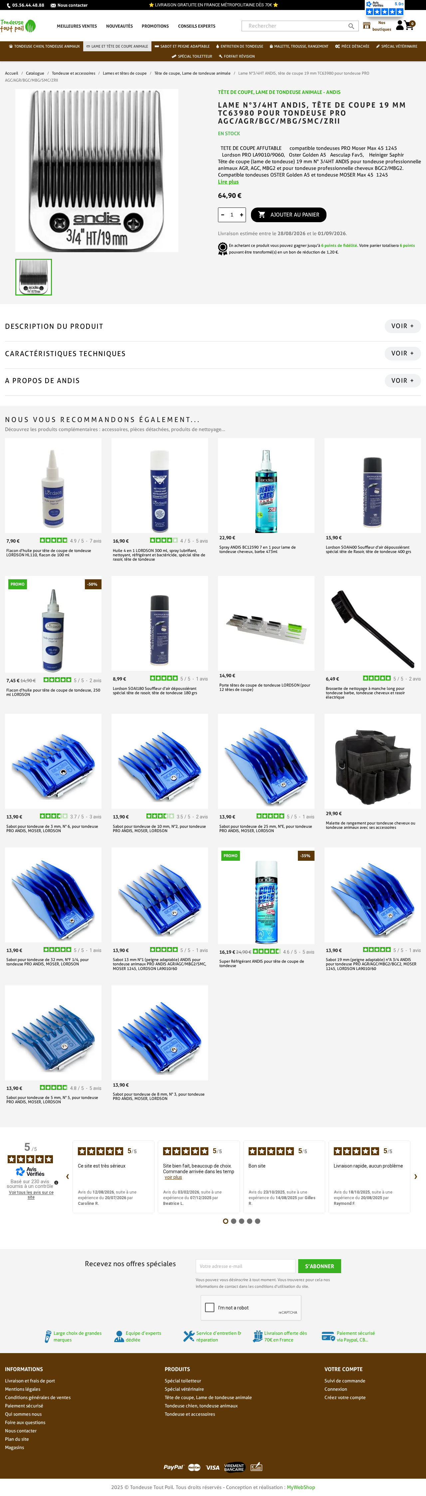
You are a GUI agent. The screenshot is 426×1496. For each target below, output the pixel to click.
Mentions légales (22, 1389)
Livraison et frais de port (30, 1380)
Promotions (155, 26)
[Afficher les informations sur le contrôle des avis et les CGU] (56, 1182)
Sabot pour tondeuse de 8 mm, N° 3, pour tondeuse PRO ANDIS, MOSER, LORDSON (159, 1096)
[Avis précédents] (67, 1177)
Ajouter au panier (289, 215)
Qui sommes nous (23, 1414)
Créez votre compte (345, 1397)
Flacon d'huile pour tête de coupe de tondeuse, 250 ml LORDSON (53, 692)
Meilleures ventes (77, 26)
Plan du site (17, 1439)
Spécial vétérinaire (184, 1389)
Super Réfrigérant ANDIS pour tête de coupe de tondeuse (261, 963)
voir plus (173, 1177)
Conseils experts (196, 26)
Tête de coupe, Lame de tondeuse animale (208, 1397)
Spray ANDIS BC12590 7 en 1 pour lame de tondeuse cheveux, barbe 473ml (257, 549)
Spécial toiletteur (183, 1380)
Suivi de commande (344, 1380)
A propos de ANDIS (42, 380)
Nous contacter (73, 5)
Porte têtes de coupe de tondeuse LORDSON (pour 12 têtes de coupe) (264, 687)
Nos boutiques (381, 26)
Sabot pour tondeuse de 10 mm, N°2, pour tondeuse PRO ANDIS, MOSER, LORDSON (159, 828)
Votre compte (343, 1369)
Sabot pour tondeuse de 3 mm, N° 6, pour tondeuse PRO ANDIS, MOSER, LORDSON (52, 828)
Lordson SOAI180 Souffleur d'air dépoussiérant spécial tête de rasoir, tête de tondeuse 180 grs (155, 690)
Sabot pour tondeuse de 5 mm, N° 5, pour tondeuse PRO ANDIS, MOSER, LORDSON (52, 1099)
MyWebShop (301, 1487)
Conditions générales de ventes (38, 1397)
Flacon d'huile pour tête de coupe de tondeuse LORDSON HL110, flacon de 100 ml (48, 552)
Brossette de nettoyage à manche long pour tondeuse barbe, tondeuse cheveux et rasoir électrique (365, 693)
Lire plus (228, 181)
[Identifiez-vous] (400, 28)
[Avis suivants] (415, 1177)
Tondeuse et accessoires (190, 1414)
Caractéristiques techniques (65, 353)
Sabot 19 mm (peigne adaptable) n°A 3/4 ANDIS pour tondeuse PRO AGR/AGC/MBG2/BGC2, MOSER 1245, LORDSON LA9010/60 (371, 964)
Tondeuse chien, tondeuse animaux (201, 1405)
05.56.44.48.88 (28, 5)
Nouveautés (119, 26)
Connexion (335, 1389)
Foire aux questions (25, 1422)
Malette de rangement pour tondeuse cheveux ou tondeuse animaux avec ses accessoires (370, 825)
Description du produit (54, 326)
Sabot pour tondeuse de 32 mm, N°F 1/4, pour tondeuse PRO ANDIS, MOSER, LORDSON (47, 961)
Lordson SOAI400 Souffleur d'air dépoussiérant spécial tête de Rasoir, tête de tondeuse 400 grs (368, 549)
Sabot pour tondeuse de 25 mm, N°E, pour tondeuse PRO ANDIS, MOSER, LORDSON (265, 828)
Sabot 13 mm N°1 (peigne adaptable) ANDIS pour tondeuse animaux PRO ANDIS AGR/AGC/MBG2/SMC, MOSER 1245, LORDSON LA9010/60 (159, 964)
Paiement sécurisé (24, 1405)
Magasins (14, 1447)
